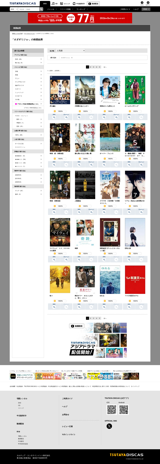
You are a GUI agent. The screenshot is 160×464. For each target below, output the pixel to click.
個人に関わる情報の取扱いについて (80, 386)
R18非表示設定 (23, 444)
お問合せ (65, 414)
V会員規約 (19, 386)
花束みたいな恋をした (107, 106)
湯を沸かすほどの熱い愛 (83, 153)
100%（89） (19, 135)
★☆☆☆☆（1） (20, 166)
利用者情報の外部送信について (120, 386)
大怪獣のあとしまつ (81, 106)
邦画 (16, 75)
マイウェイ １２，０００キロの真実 (60, 249)
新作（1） (19, 119)
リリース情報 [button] (65, 9)
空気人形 (128, 248)
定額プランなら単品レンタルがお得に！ (99, 371)
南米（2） (18, 194)
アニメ (17, 78)
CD (56, 3)
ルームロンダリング (131, 106)
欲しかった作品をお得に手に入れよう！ (47, 371)
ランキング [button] (80, 9)
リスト (142, 5)
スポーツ (18, 89)
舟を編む (53, 106)
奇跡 (76, 248)
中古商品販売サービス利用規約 (58, 386)
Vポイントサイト (69, 434)
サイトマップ (135, 386)
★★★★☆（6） (20, 156)
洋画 (16, 71)
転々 (51, 295)
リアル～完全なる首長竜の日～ (135, 202)
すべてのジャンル (29, 33)
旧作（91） (19, 126)
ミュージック (19, 92)
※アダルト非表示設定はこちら (32, 108)
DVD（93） (18, 59)
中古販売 (21, 441)
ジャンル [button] (50, 9)
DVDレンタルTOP (17, 33)
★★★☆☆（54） (21, 159)
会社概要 (12, 386)
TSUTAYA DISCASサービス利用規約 (35, 386)
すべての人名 (19, 143)
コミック (67, 3)
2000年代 (18, 182)
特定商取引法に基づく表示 (100, 386)
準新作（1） (19, 123)
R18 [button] (145, 9)
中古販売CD (80, 3)
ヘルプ (136, 9)
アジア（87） (19, 191)
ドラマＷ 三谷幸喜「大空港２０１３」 (110, 202)
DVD (45, 3)
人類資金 (78, 201)
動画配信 (95, 3)
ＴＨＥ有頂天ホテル (131, 295)
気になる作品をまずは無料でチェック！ (124, 371)
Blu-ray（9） (19, 63)
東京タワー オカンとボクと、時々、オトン (84, 296)
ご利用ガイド (125, 9)
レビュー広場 (67, 426)
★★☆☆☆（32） (21, 163)
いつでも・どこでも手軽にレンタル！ (21, 371)
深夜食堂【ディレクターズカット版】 (110, 249)
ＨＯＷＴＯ (18, 96)
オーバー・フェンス (106, 153)
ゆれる (102, 295)
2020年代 (18, 175)
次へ (105, 67)
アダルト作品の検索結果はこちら (28, 104)
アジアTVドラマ (20, 82)
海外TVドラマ (19, 85)
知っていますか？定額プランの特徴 (71, 371)
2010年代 (18, 178)
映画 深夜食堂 (55, 201)
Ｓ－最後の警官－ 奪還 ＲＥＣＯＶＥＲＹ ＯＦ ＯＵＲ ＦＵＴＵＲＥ (135, 154)
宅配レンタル (22, 436)
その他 (17, 99)
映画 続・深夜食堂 (56, 153)
